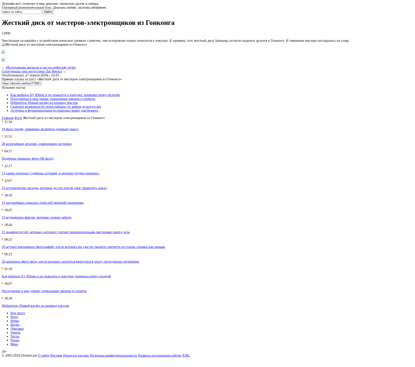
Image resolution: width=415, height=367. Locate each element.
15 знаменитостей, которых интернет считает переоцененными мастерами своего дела (66, 232)
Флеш (14, 321)
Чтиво (14, 340)
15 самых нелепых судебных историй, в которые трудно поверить (50, 173)
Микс (14, 344)
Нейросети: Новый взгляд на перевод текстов (44, 103)
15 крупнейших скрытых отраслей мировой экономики (43, 202)
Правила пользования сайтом (159, 355)
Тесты (14, 336)
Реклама (56, 355)
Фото (18, 118)
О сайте (43, 355)
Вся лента (17, 313)
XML (186, 355)
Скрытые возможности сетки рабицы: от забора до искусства (55, 106)
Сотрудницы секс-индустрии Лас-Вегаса (32, 71)
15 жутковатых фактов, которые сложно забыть (37, 217)
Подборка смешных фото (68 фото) (27, 158)
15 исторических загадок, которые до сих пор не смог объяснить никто (54, 188)
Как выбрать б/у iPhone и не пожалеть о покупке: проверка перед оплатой (65, 95)
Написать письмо (76, 355)
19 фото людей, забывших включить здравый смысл (40, 129)
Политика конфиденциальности (113, 355)
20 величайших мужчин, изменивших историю (37, 144)
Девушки (17, 328)
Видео (15, 325)
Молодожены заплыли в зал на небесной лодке (41, 67)
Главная (7, 118)
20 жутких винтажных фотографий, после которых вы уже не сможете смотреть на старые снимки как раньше (83, 247)
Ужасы (15, 332)
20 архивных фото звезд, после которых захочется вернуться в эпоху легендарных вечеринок (70, 261)
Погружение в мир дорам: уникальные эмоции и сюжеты (52, 99)
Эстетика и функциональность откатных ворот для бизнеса (54, 110)
